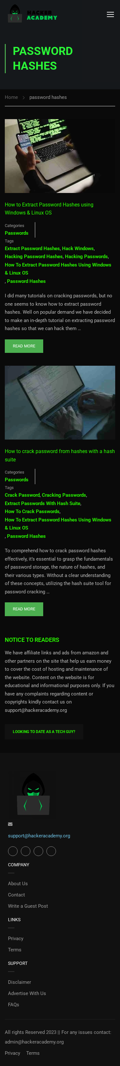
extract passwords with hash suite (42, 503)
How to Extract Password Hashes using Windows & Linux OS (49, 209)
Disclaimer (19, 982)
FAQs (13, 1005)
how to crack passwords (32, 511)
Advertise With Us (27, 993)
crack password (22, 495)
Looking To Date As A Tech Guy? (44, 732)
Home (11, 97)
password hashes (26, 281)
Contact (16, 895)
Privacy (15, 938)
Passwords (16, 233)
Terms (14, 950)
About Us (18, 884)
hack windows (78, 248)
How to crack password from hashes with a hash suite (60, 455)
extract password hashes (32, 248)
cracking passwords (64, 495)
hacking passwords (86, 256)
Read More (23, 343)
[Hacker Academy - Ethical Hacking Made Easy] (32, 14)
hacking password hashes (34, 256)
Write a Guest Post (28, 906)
